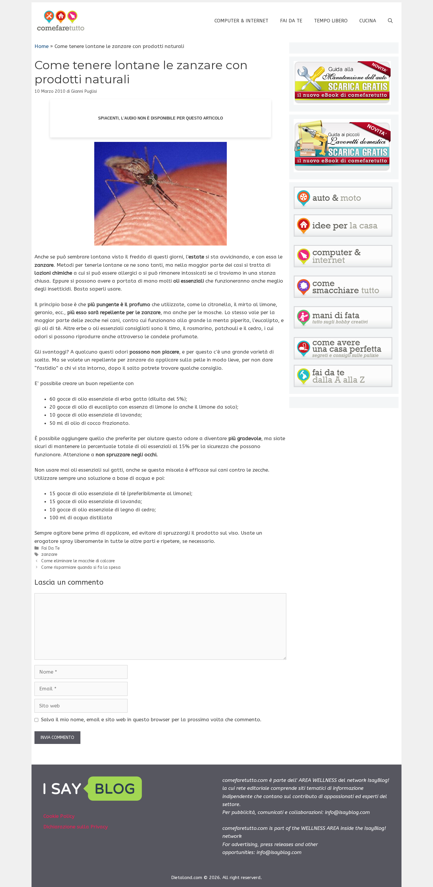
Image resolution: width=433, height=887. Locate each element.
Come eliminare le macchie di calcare (78, 560)
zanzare (49, 554)
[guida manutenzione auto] (342, 103)
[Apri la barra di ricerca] (390, 21)
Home (41, 46)
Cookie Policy (59, 816)
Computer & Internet (241, 21)
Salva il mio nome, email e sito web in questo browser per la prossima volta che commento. (151, 719)
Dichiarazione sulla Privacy (75, 827)
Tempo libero (331, 21)
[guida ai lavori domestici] (342, 170)
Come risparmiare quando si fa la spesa (80, 567)
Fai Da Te (291, 21)
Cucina (367, 21)
